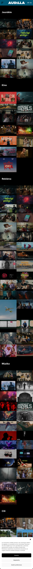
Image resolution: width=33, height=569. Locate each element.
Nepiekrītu (16, 560)
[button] (30, 539)
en (31, 3)
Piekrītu (16, 555)
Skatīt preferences (16, 565)
